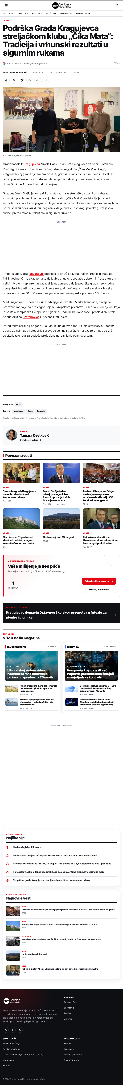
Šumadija (41, 411)
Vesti (12, 13)
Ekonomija (66, 13)
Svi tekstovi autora (29, 440)
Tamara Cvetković (18, 72)
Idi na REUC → (53, 647)
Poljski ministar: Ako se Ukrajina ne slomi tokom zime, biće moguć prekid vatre (100, 540)
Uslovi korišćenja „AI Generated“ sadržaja (23, 1054)
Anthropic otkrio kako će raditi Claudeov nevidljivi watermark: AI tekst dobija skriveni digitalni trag (96, 702)
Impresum (69, 1049)
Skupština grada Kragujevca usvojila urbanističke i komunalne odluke (19, 494)
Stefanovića (31, 317)
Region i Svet (83, 13)
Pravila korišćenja (11, 1043)
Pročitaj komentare (99, 589)
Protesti (37, 13)
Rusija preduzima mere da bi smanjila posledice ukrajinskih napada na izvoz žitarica (38, 688)
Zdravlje (68, 1019)
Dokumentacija (71, 1060)
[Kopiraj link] (37, 80)
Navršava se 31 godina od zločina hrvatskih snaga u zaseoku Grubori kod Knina (18, 540)
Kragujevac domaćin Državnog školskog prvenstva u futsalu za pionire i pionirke (56, 615)
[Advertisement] (61, 245)
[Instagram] (20, 1030)
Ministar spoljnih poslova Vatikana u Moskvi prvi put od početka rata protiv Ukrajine (37, 702)
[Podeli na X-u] (14, 80)
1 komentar (76, 72)
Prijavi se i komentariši (99, 581)
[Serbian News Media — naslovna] (62, 5)
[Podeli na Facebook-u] (6, 80)
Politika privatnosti (12, 1049)
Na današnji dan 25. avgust (58, 537)
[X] (6, 1030)
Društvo (51, 13)
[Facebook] (13, 1030)
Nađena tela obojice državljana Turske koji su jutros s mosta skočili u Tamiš (55, 855)
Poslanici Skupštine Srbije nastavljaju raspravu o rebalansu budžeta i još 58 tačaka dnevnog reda (98, 496)
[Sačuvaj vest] (45, 80)
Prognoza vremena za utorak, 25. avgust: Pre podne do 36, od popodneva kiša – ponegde (62, 863)
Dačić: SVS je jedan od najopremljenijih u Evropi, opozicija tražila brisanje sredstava (56, 496)
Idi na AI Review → (111, 647)
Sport (30, 411)
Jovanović (36, 273)
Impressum (8, 1060)
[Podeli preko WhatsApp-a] (29, 80)
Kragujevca (32, 164)
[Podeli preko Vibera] (22, 80)
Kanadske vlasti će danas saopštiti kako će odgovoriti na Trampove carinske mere (59, 871)
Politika (23, 13)
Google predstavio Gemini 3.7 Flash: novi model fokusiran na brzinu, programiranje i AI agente (98, 688)
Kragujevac (18, 411)
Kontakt (7, 1065)
